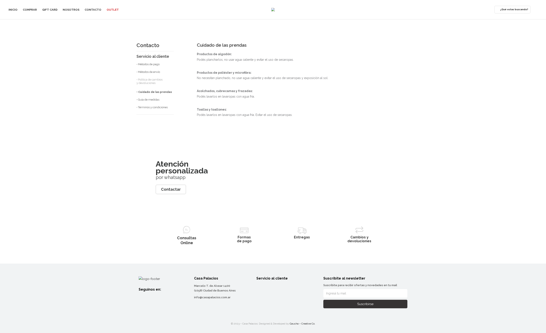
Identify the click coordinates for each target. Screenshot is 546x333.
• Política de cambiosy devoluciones (149, 81)
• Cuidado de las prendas (154, 92)
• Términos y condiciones (152, 107)
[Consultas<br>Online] (186, 229)
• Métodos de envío (148, 72)
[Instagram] (149, 297)
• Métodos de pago (148, 64)
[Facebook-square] (141, 297)
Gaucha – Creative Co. (302, 323)
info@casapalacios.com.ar (212, 297)
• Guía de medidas (147, 99)
